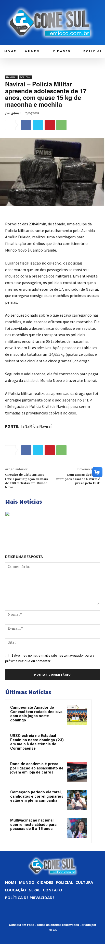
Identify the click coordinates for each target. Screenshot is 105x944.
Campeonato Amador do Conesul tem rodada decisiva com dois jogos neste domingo (36, 713)
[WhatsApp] (61, 125)
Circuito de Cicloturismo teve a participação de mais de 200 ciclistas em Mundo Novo (26, 481)
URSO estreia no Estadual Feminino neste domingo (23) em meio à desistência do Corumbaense (37, 742)
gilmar (16, 113)
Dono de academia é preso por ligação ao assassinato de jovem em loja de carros (36, 768)
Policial (25, 77)
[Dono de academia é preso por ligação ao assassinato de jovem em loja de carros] (77, 772)
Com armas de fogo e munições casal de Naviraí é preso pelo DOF (78, 479)
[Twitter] (38, 125)
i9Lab (53, 930)
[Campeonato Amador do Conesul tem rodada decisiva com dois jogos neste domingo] (77, 715)
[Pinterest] (50, 125)
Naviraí (11, 77)
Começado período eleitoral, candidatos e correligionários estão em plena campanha (36, 796)
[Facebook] (26, 125)
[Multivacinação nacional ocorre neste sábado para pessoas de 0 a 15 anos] (77, 828)
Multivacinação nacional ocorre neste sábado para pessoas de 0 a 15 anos (33, 824)
